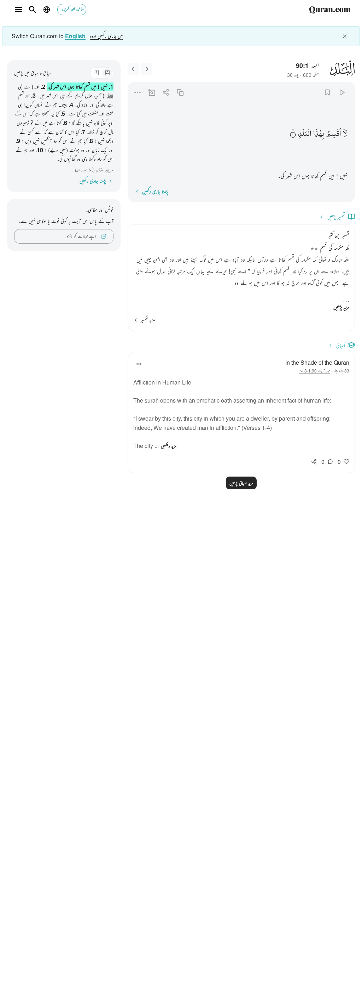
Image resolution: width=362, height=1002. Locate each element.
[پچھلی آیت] (146, 69)
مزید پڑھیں (341, 307)
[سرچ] (32, 9)
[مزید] (137, 92)
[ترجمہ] (107, 73)
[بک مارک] (327, 92)
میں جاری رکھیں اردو (106, 36)
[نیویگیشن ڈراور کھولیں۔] (18, 9)
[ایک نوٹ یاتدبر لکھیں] (152, 92)
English (75, 36)
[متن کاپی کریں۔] (180, 92)
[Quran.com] (330, 9)
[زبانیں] (47, 9)
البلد (315, 65)
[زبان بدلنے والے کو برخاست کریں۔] (344, 36)
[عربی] (96, 73)
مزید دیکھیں (168, 445)
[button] (345, 133)
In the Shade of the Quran (317, 362)
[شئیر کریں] (166, 92)
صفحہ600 (311, 74)
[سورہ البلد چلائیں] (341, 92)
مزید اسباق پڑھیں (241, 482)
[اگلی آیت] (133, 69)
